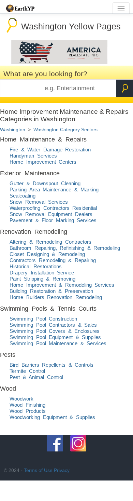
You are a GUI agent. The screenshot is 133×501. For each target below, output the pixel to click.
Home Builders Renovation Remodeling (56, 297)
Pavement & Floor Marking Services (53, 220)
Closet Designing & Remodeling (47, 254)
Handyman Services (33, 156)
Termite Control (27, 371)
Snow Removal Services (39, 202)
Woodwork (21, 399)
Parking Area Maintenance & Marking (54, 189)
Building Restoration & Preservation (51, 291)
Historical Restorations (36, 266)
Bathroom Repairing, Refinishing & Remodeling (65, 248)
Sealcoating (22, 196)
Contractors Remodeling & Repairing (53, 260)
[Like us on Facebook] (55, 443)
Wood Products (28, 411)
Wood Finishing (27, 405)
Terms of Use (38, 470)
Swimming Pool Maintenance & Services (58, 343)
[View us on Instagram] (78, 443)
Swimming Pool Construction (43, 319)
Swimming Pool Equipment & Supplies (55, 337)
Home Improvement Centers (43, 162)
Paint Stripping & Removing (42, 279)
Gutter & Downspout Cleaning (45, 183)
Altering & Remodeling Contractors (50, 242)
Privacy (62, 470)
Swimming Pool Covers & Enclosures (55, 331)
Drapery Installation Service (42, 272)
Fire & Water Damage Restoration (50, 149)
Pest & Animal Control (36, 377)
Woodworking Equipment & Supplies (52, 417)
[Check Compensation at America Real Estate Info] (59, 62)
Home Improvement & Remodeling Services (62, 285)
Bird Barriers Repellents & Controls (51, 365)
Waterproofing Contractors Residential (53, 208)
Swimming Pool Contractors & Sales (53, 325)
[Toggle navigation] (121, 8)
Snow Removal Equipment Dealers (51, 214)
